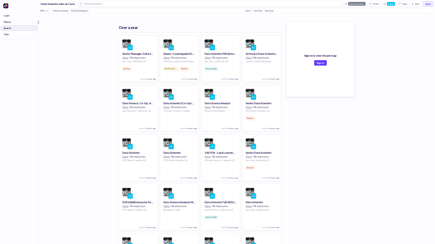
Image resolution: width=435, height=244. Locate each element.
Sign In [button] (320, 62)
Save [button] (428, 3)
